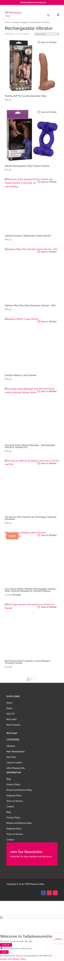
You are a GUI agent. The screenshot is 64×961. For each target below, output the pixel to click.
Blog (8, 779)
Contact (10, 806)
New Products (13, 725)
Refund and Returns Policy (19, 790)
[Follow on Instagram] (49, 892)
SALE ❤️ (10, 714)
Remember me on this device (17, 948)
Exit (4, 952)
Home (7, 22)
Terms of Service (14, 801)
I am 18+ (6, 945)
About (9, 708)
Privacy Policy (13, 784)
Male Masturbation (15, 751)
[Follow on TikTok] (55, 892)
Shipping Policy (14, 795)
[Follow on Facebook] (43, 892)
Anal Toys (11, 757)
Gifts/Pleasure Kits (15, 768)
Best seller (11, 719)
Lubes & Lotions (14, 762)
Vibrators (10, 746)
